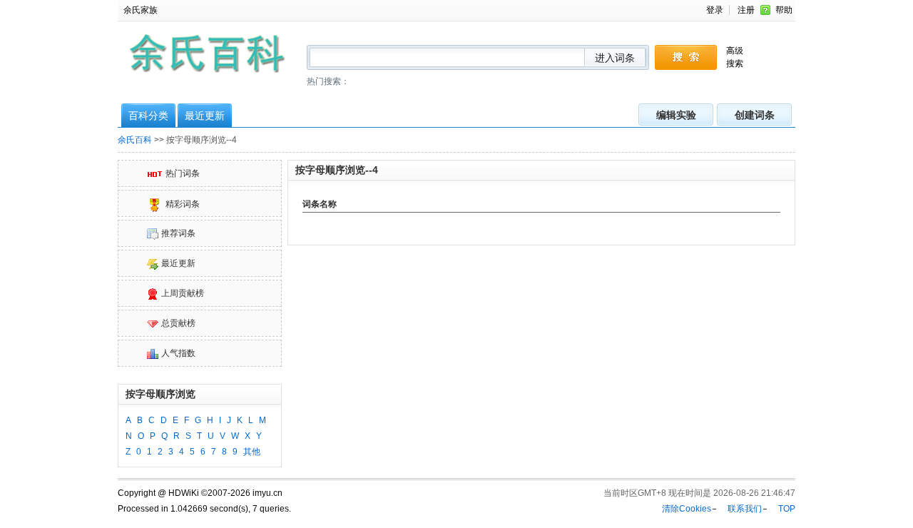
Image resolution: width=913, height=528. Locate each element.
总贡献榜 (178, 323)
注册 (746, 10)
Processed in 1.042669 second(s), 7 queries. (204, 509)
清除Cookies (686, 509)
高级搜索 (734, 57)
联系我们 (745, 509)
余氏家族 (140, 10)
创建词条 (755, 115)
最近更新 (205, 115)
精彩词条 (182, 205)
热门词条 (182, 173)
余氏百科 (135, 140)
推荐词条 (178, 233)
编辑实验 (676, 115)
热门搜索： (328, 81)
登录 (714, 10)
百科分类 (148, 115)
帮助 (783, 10)
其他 (251, 452)
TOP (786, 509)
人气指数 (178, 353)
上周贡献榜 (182, 293)
